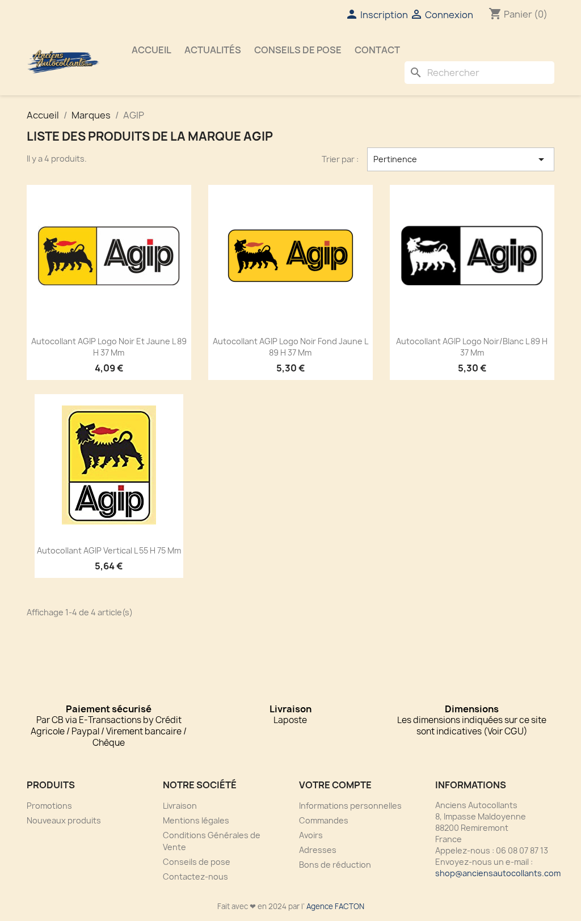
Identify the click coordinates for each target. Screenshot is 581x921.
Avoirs (311, 835)
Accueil (151, 50)
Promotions (49, 805)
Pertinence (460, 159)
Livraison (180, 805)
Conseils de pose (298, 50)
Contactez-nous (195, 876)
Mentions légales (196, 820)
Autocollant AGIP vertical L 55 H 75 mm (109, 550)
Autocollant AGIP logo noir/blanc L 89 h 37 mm (472, 347)
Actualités (212, 50)
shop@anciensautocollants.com (498, 873)
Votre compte (335, 785)
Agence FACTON (335, 906)
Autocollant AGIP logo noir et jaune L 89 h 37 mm (109, 347)
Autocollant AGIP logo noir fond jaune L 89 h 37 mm (290, 347)
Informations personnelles (350, 805)
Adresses (317, 849)
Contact (377, 50)
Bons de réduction (335, 864)
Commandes (323, 820)
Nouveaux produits (64, 820)
